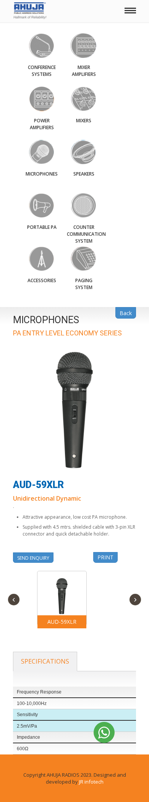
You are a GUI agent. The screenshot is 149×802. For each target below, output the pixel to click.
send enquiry (33, 558)
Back (126, 313)
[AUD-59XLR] (62, 595)
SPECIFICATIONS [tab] (45, 661)
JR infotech (91, 781)
